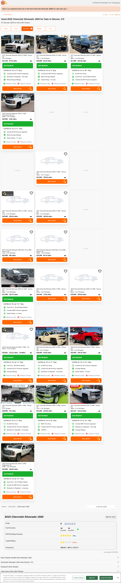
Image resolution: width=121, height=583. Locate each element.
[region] (60, 578)
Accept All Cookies (106, 578)
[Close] (118, 578)
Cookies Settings (78, 578)
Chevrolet (11, 507)
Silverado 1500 (23, 507)
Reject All (92, 578)
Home (4, 507)
